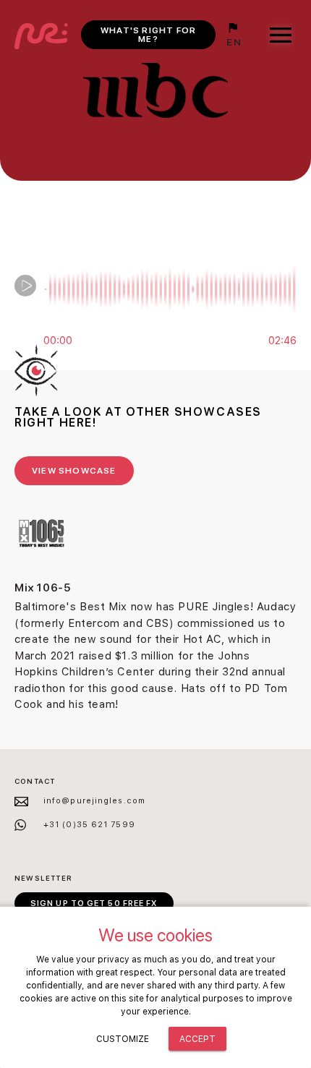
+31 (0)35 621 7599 (89, 824)
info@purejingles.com (94, 801)
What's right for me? (148, 34)
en (234, 42)
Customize (122, 1039)
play (25, 285)
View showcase (74, 471)
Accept (197, 1039)
